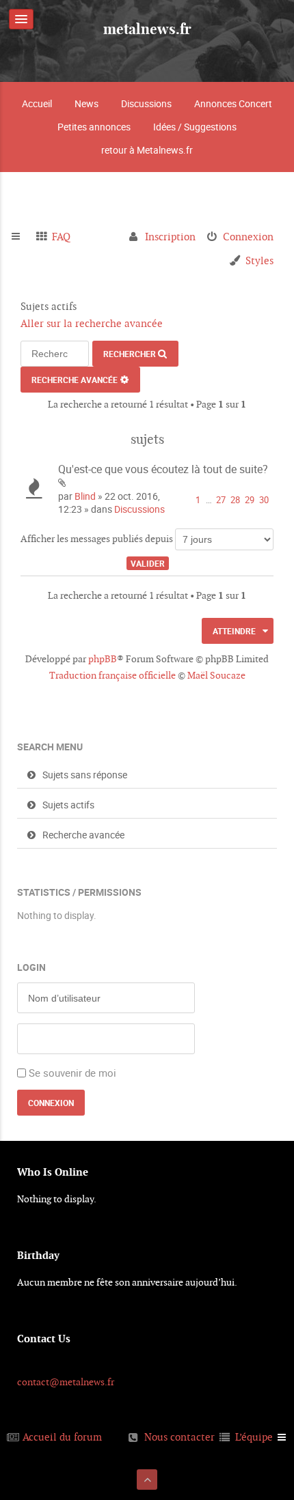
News (86, 103)
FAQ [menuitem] (61, 236)
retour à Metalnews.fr (147, 149)
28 (235, 500)
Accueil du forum (62, 1436)
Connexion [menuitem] (248, 236)
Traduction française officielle (112, 675)
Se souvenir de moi (72, 1072)
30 (264, 500)
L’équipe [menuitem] (254, 1436)
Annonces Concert (233, 103)
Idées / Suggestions (195, 126)
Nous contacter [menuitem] (179, 1436)
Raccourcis (21, 237)
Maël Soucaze (216, 675)
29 (249, 500)
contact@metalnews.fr (65, 1382)
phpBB (102, 659)
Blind (85, 496)
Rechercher (129, 353)
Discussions (146, 103)
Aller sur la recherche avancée (92, 323)
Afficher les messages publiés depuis (98, 539)
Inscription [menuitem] (170, 236)
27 (221, 500)
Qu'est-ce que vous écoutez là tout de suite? (163, 469)
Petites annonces (94, 126)
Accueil (37, 103)
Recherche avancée (74, 379)
